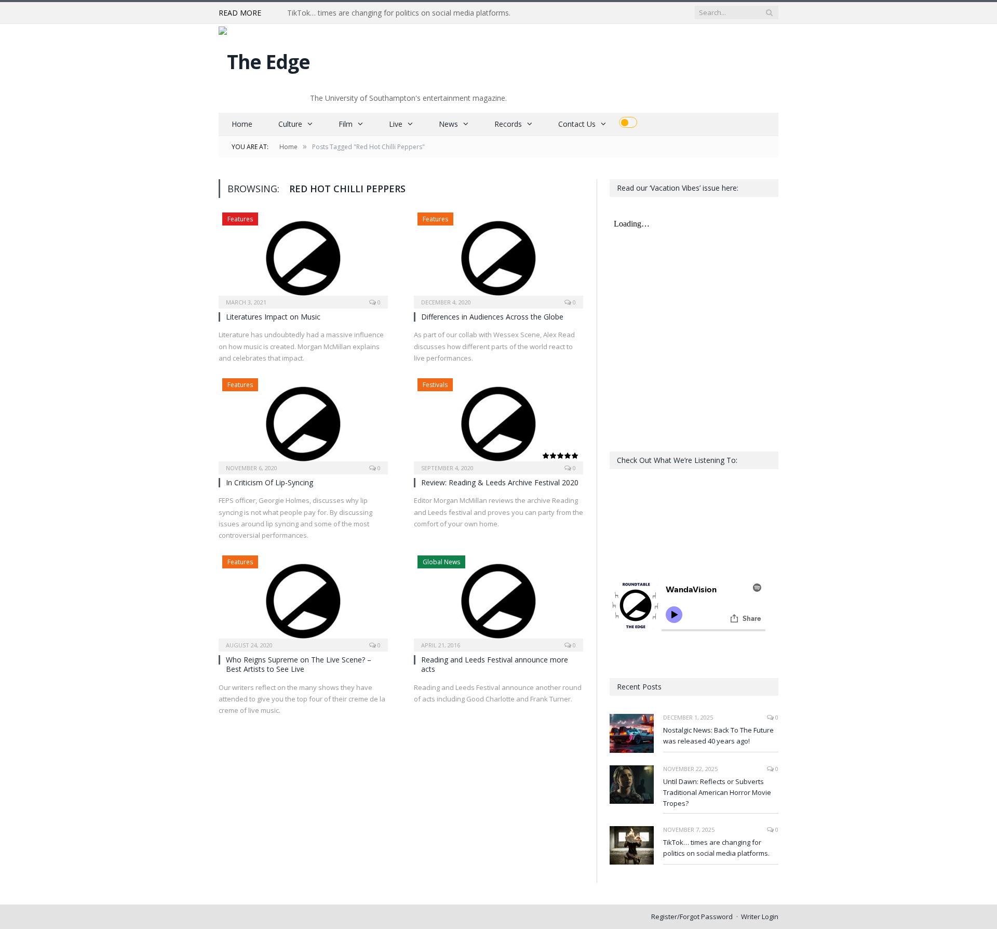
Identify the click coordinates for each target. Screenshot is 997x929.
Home (242, 124)
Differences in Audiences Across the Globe (492, 317)
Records (508, 124)
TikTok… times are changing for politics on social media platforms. (398, 13)
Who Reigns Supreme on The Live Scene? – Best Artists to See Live (298, 664)
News (448, 124)
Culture (290, 124)
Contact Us (577, 124)
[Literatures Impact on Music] (303, 257)
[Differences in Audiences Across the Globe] (498, 257)
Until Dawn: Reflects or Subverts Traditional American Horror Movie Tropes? (717, 792)
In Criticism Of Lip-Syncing (269, 482)
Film (346, 124)
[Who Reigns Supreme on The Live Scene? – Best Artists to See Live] (303, 600)
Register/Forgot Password (692, 916)
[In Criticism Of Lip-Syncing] (303, 423)
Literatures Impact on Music (273, 317)
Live (395, 124)
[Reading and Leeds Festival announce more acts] (498, 600)
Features (240, 219)
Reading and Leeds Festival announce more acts (494, 664)
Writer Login (759, 916)
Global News (441, 562)
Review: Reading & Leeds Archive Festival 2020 (499, 482)
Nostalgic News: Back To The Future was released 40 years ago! (718, 735)
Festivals (435, 384)
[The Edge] (264, 59)
